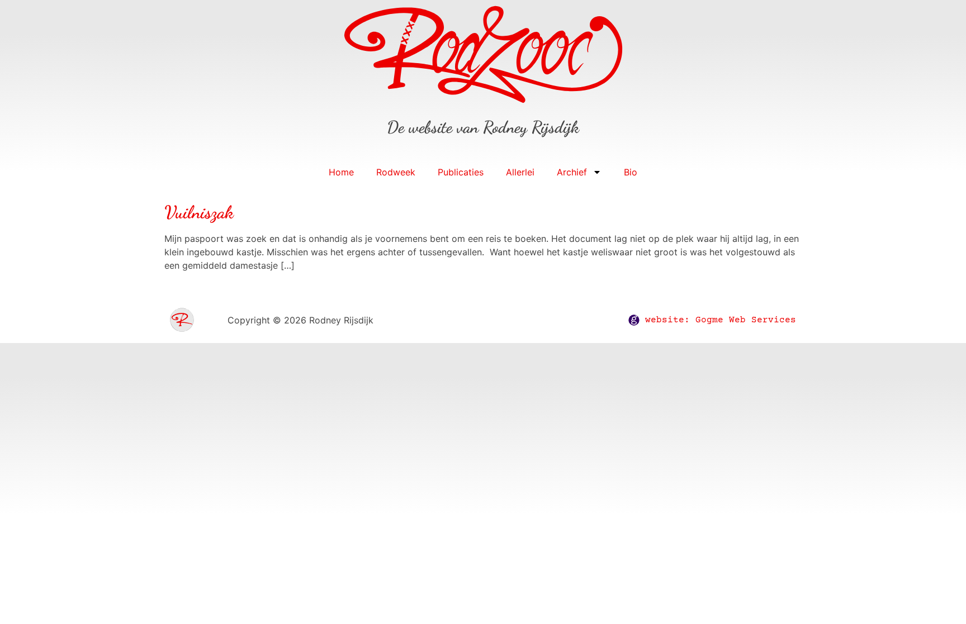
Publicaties (461, 172)
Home (341, 172)
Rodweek (395, 172)
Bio (630, 172)
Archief (572, 172)
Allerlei (520, 172)
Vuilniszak (199, 212)
